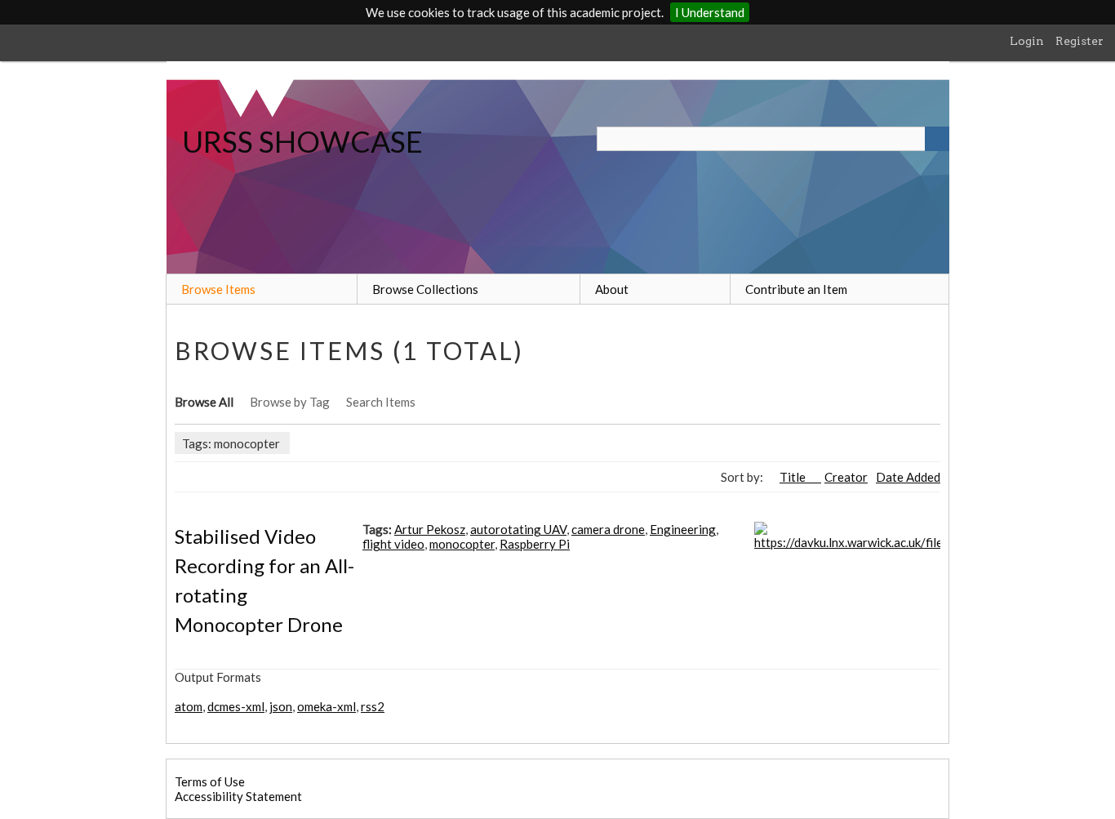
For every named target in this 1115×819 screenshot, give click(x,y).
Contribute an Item (796, 289)
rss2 (372, 706)
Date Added (908, 477)
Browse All (204, 401)
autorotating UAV (518, 529)
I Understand (709, 12)
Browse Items (218, 289)
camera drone (608, 529)
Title (794, 477)
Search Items (380, 401)
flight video (393, 543)
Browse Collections (425, 289)
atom (188, 706)
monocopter (462, 543)
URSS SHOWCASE (302, 141)
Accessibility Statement (238, 796)
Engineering (683, 529)
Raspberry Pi (535, 543)
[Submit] (937, 139)
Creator (846, 477)
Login (1027, 40)
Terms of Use (210, 781)
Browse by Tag (290, 401)
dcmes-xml (235, 706)
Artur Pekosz (429, 529)
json (280, 706)
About (612, 289)
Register (1079, 40)
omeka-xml (326, 706)
